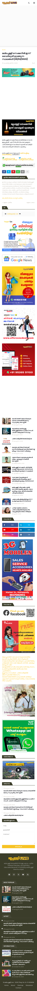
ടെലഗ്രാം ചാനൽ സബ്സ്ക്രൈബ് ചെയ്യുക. (26, 159)
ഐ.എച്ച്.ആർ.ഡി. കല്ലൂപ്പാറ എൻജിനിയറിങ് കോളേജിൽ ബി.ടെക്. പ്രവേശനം (21, 962)
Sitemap (20, 985)
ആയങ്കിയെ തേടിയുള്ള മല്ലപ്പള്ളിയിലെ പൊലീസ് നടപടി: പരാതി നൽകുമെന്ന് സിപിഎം (22, 430)
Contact (18, 988)
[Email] (23, 171)
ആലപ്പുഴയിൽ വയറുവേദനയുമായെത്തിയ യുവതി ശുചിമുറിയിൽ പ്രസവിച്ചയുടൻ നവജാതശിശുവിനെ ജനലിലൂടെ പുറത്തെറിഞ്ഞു (18, 659)
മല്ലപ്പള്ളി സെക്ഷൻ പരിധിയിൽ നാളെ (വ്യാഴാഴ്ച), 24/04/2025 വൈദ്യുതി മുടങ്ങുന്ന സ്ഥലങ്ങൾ (22, 469)
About (13, 985)
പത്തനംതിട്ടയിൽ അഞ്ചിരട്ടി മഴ (22, 439)
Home (6, 985)
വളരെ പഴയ (30, 202)
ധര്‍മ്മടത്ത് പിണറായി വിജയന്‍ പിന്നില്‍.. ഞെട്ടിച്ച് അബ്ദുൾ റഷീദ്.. (18, 664)
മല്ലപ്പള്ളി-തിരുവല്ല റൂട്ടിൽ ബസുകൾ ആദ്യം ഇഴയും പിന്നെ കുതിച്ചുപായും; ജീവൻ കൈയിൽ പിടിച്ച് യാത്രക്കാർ (22, 490)
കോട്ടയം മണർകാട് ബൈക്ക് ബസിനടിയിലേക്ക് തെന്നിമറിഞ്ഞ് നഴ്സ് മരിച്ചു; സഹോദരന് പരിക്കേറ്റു (23, 449)
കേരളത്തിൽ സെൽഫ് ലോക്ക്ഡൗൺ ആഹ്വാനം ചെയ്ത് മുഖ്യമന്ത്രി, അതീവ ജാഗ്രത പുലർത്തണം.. (18, 669)
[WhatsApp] (18, 171)
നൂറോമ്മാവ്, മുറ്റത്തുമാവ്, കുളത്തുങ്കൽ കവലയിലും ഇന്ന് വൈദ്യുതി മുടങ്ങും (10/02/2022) (23, 479)
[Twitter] (9, 171)
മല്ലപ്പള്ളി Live (9, 982)
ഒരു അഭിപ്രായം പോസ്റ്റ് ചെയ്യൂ (12, 198)
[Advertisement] (18, 26)
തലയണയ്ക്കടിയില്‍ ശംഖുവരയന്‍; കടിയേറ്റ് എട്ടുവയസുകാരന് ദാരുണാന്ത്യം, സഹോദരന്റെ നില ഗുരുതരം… (18, 679)
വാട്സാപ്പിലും (24, 153)
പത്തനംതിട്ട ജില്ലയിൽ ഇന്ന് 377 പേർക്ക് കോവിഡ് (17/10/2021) (22, 500)
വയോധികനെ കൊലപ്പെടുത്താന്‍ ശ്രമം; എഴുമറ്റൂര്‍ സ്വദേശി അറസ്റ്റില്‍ (22, 459)
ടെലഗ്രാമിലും (7, 155)
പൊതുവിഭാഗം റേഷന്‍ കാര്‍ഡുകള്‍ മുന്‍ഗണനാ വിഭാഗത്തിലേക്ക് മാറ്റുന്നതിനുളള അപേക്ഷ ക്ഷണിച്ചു (23, 972)
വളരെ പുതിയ (7, 202)
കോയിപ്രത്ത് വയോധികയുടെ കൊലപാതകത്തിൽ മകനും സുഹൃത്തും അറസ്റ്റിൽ (21, 420)
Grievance (29, 985)
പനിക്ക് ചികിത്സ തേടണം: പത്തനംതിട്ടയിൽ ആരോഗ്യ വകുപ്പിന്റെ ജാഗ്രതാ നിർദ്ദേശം (21, 510)
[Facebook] (4, 171)
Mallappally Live (12, 214)
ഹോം (4, 50)
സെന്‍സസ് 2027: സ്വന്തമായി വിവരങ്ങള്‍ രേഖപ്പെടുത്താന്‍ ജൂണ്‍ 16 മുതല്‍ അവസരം (22, 952)
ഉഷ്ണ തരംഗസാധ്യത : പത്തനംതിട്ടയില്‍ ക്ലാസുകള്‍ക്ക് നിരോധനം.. (15, 674)
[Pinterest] (13, 171)
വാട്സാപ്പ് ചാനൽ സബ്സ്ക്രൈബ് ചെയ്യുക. (9, 159)
